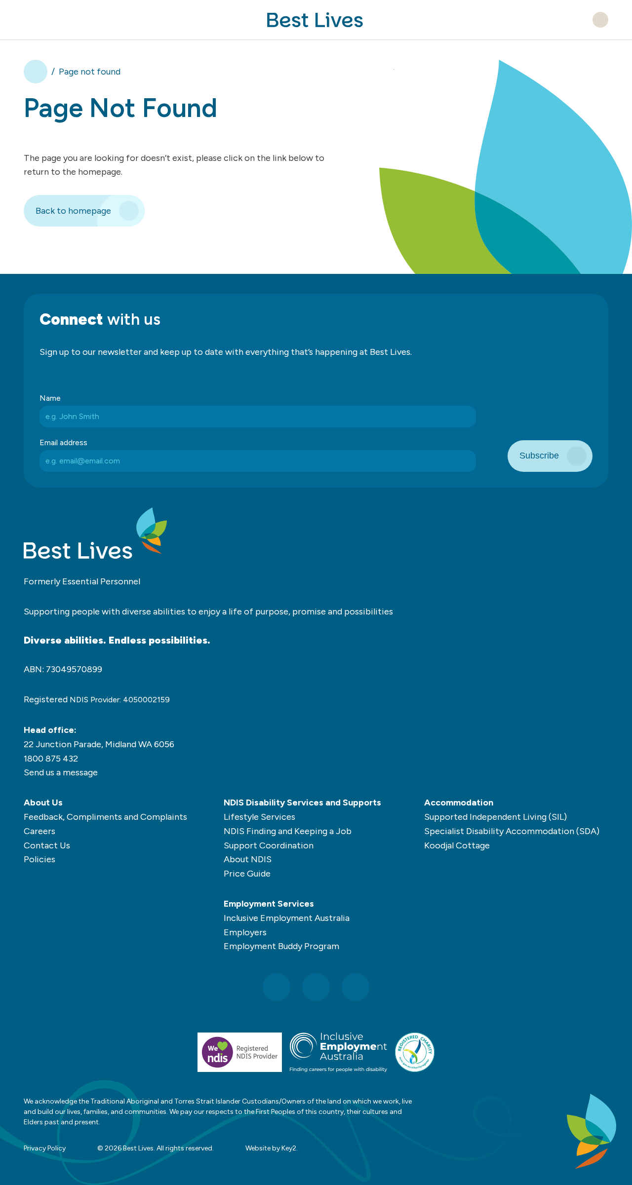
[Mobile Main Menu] (31, 19)
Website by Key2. (271, 1148)
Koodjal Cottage (457, 845)
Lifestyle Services (259, 816)
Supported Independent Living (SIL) (495, 816)
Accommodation (458, 802)
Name (50, 398)
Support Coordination (269, 845)
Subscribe (539, 455)
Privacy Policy (45, 1148)
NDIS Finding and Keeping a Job (288, 831)
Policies (39, 859)
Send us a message (61, 772)
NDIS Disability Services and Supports (302, 802)
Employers (245, 932)
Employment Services (269, 903)
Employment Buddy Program (281, 946)
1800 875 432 (51, 758)
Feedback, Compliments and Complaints (105, 816)
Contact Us (47, 845)
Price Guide (247, 873)
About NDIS (248, 859)
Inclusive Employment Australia (287, 918)
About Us (43, 802)
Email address (63, 442)
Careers (39, 831)
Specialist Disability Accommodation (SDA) (511, 831)
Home (35, 71)
